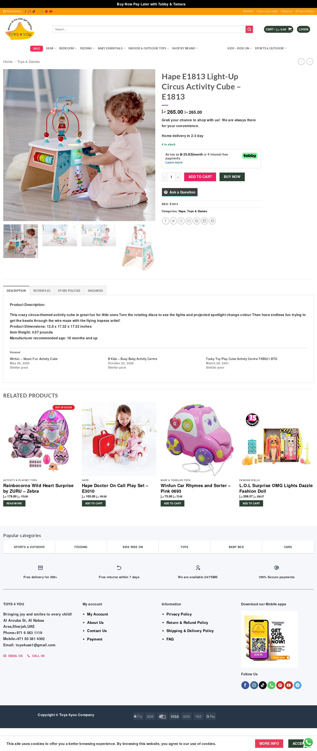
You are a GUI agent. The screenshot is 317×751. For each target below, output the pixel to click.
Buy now (232, 176)
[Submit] (249, 29)
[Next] (147, 145)
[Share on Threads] (181, 220)
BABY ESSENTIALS (110, 48)
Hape (182, 211)
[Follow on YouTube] (50, 11)
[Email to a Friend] (189, 220)
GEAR (49, 48)
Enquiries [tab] (95, 290)
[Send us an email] (38, 11)
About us (286, 11)
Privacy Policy (305, 11)
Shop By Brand (183, 48)
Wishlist (248, 11)
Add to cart (200, 176)
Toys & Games (211, 48)
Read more (14, 503)
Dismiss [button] (193, 4)
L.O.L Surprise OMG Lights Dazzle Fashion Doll (276, 488)
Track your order (267, 11)
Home (8, 61)
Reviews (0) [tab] (41, 290)
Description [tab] (16, 290)
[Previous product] (309, 61)
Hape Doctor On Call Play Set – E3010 (115, 488)
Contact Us (97, 630)
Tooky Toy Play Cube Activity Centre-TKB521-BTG (241, 359)
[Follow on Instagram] (29, 11)
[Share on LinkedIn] (204, 220)
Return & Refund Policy (187, 622)
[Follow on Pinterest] (46, 11)
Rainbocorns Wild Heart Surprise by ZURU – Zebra (38, 488)
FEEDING (86, 48)
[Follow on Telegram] (298, 685)
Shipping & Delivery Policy (190, 630)
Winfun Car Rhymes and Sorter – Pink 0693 (196, 488)
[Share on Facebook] (165, 220)
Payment (94, 639)
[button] (12, 11)
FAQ (170, 639)
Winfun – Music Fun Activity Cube (34, 359)
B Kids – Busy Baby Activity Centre (132, 359)
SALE (36, 48)
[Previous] (12, 145)
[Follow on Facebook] (25, 11)
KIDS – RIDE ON (238, 48)
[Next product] (301, 61)
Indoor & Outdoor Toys (147, 48)
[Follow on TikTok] (34, 11)
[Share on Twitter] (173, 220)
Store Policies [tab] (69, 290)
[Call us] (42, 11)
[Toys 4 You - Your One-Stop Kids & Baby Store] (24, 29)
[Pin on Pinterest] (196, 220)
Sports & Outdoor (269, 48)
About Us (95, 622)
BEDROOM (66, 48)
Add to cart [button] (94, 503)
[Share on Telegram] (212, 220)
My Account (97, 614)
